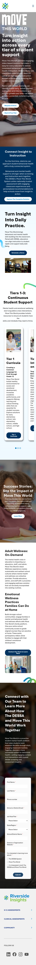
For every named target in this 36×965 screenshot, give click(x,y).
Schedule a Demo (18, 253)
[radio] (18, 859)
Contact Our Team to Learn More (18, 652)
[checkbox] (18, 862)
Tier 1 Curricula (13, 435)
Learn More (18, 516)
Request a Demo (10, 106)
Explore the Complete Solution (18, 199)
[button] (15, 448)
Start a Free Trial (10, 113)
